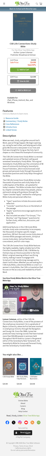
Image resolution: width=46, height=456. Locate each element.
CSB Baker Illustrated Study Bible (34, 379)
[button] (37, 4)
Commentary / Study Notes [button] (17, 121)
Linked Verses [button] (11, 130)
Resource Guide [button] (12, 118)
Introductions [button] (11, 127)
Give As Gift (24, 81)
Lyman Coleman (26, 52)
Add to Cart (24, 69)
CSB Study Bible (8, 377)
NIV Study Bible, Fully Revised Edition (22, 379)
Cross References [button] (12, 124)
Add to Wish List (24, 90)
